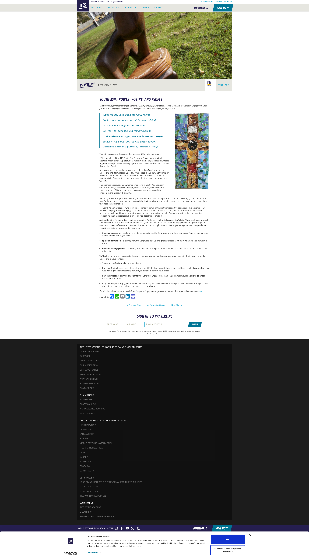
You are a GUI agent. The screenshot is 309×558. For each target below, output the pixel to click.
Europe (84, 439)
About (157, 8)
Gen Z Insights (87, 413)
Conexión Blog (88, 404)
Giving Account (207, 2)
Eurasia (84, 457)
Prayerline (86, 400)
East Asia (85, 466)
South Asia (85, 462)
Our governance (89, 370)
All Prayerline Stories (156, 305)
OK (227, 539)
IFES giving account (90, 507)
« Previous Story (134, 305)
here (200, 291)
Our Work (96, 8)
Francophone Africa (91, 448)
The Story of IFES (89, 361)
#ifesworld (201, 7)
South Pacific (87, 471)
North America (88, 425)
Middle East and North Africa (96, 443)
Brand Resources (90, 384)
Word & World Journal (92, 409)
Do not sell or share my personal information (227, 550)
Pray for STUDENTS (90, 487)
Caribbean (85, 429)
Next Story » (176, 305)
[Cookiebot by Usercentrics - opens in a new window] (70, 553)
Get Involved (131, 8)
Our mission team (89, 365)
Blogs (146, 8)
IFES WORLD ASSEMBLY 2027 (93, 496)
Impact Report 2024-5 (91, 374)
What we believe (89, 379)
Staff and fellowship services (97, 516)
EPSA (82, 452)
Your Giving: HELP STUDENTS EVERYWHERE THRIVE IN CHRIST (111, 482)
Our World (113, 8)
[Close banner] (250, 535)
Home (80, 1)
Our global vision (89, 351)
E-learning (86, 512)
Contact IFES (87, 388)
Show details (92, 553)
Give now (222, 7)
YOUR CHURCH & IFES (90, 491)
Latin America (87, 434)
